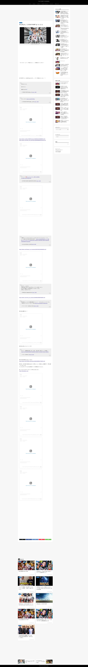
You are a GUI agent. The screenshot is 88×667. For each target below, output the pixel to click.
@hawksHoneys (32, 240)
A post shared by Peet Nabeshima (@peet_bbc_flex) (30, 466)
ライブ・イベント (45, 3)
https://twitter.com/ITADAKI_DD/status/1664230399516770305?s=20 (32, 361)
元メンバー (57, 3)
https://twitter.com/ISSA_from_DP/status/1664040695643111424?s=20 (32, 140)
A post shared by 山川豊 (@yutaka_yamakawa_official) (30, 342)
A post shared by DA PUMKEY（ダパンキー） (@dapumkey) (30, 135)
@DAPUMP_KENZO (41, 240)
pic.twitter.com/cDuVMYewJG (26, 178)
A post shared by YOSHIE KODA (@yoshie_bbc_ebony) (31, 498)
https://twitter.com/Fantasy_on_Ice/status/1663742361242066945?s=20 (32, 249)
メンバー (51, 3)
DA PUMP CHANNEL (44, 1)
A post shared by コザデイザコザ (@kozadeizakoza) (31, 280)
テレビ (34, 3)
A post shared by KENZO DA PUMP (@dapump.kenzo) (30, 214)
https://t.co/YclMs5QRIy (39, 303)
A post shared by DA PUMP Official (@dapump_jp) (31, 171)
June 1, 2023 (34, 92)
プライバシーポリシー (59, 149)
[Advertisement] (35, 13)
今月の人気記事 (58, 151)
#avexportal (28, 241)
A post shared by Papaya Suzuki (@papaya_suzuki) (31, 434)
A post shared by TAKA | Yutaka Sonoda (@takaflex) (30, 402)
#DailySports (45, 303)
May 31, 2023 (33, 244)
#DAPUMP (47, 240)
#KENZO (36, 240)
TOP (30, 3)
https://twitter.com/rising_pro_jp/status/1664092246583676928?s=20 (32, 297)
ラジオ (38, 3)
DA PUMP (21, 22)
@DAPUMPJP (23, 241)
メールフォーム (58, 150)
